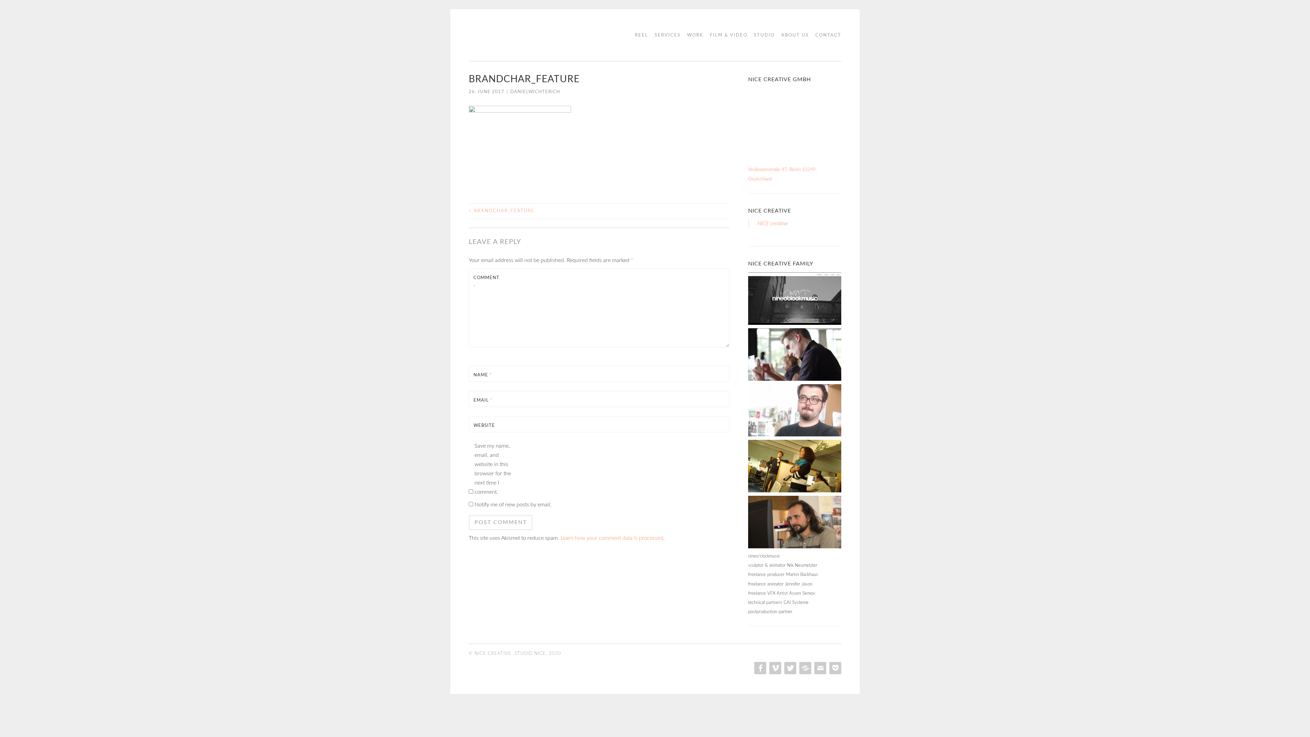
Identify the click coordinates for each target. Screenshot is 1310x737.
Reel (641, 35)
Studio (764, 35)
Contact (828, 35)
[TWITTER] (789, 668)
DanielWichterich (535, 92)
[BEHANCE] (804, 668)
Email (483, 400)
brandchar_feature (502, 211)
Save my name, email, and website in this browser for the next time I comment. (493, 469)
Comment (486, 282)
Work (695, 35)
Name (483, 375)
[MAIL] (819, 668)
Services (668, 35)
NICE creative (769, 211)
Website (484, 425)
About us (795, 35)
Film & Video (728, 35)
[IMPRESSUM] (834, 668)
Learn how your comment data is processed (612, 538)
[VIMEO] (774, 668)
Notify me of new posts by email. (513, 504)
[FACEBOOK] (759, 668)
